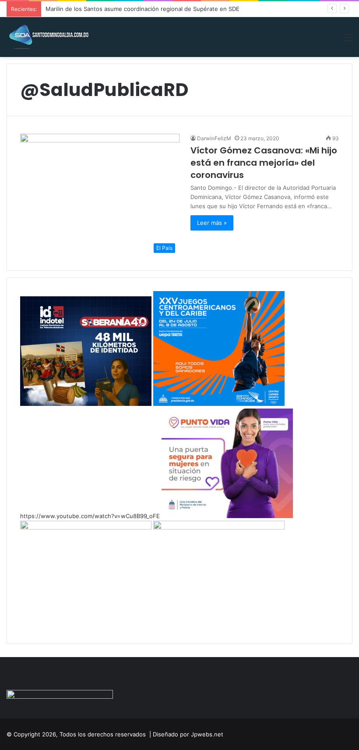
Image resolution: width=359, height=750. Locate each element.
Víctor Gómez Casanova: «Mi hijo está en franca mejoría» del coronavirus (263, 162)
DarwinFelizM (214, 138)
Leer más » (212, 222)
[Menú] (348, 40)
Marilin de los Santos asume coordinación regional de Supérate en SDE (142, 8)
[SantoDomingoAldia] (48, 37)
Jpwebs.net (207, 734)
